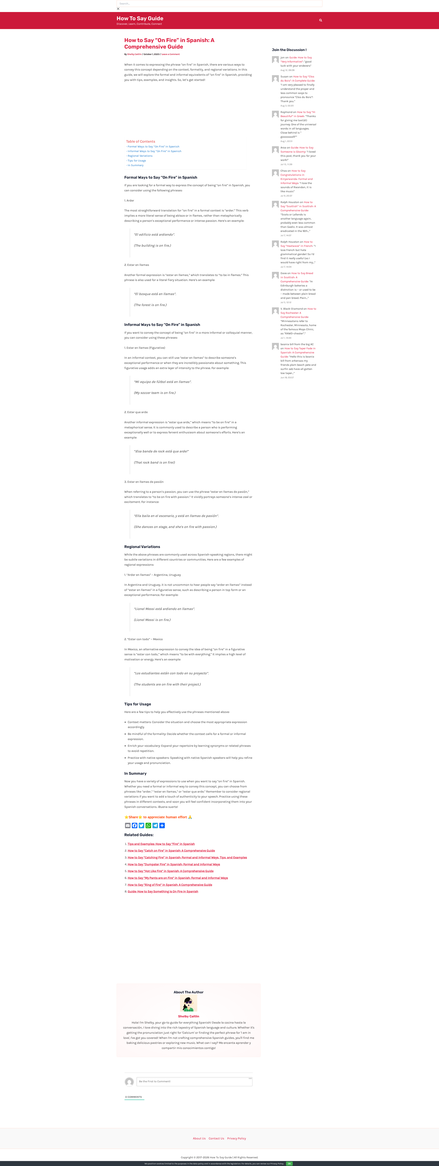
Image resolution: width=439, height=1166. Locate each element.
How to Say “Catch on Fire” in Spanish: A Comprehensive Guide (171, 850)
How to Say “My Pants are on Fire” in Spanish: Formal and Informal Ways (178, 878)
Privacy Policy (236, 1138)
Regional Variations (140, 155)
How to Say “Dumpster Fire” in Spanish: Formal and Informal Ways (174, 864)
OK (289, 1163)
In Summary (136, 165)
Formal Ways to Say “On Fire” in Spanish (153, 146)
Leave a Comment (171, 54)
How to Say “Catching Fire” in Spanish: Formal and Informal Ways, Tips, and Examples (187, 857)
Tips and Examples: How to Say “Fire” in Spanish (161, 844)
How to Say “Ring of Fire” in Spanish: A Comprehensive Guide (170, 885)
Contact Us (216, 1138)
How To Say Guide (140, 18)
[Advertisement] (188, 111)
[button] (320, 21)
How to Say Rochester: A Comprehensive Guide (298, 313)
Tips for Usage (137, 160)
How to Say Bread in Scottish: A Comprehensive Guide (297, 277)
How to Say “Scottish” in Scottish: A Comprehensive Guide (298, 206)
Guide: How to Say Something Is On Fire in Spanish (163, 891)
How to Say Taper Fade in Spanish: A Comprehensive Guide (298, 352)
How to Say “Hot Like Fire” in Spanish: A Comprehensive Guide (170, 871)
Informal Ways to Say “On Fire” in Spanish (154, 151)
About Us (199, 1138)
